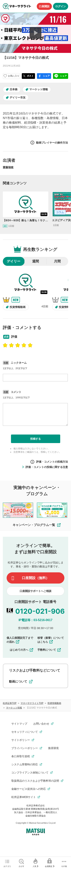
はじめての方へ (19, 649)
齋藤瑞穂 (8, 167)
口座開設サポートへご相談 (35, 590)
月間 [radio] (57, 261)
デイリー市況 (18, 97)
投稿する (35, 438)
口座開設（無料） (35, 578)
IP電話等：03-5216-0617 (35, 620)
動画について (18, 681)
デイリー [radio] (13, 261)
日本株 (14, 89)
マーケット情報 (38, 89)
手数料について (46, 649)
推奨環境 (53, 748)
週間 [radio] (35, 261)
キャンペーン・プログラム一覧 (34, 524)
